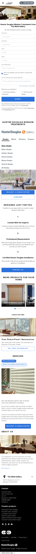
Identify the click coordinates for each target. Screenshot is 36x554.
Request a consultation (18, 426)
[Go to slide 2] (16, 308)
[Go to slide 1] (15, 308)
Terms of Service (8, 109)
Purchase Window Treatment (8, 93)
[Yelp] (5, 524)
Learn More (18, 197)
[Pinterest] (8, 524)
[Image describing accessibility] (6, 532)
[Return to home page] (11, 3)
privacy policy (25, 105)
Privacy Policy (30, 108)
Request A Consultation (18, 192)
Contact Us (18, 270)
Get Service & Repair (26, 93)
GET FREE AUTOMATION (18, 348)
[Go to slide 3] (18, 308)
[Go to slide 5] (21, 308)
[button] (3, 3)
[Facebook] (2, 524)
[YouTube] (11, 524)
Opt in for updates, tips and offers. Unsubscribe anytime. (18, 73)
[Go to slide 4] (19, 308)
